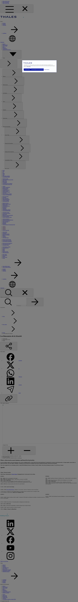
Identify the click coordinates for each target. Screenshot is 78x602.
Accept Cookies (27, 69)
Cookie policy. (29, 66)
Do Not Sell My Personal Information (37, 69)
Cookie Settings (46, 69)
